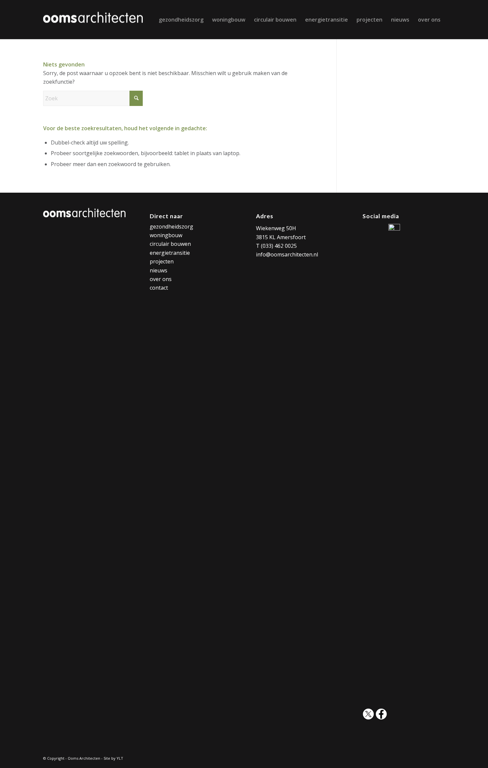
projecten (162, 261)
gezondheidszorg (171, 226)
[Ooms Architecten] (93, 19)
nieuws (158, 270)
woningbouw (166, 235)
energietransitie (170, 252)
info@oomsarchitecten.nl (287, 254)
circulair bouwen (170, 243)
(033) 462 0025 (279, 245)
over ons (161, 279)
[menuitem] (181, 19)
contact (159, 287)
